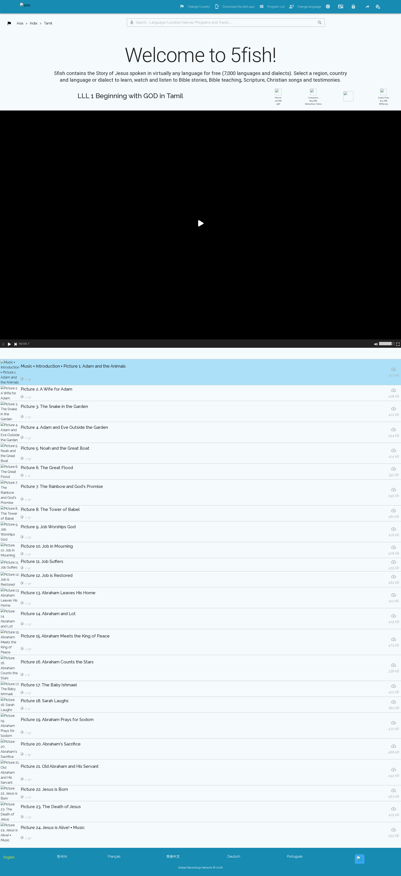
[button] (131, 22)
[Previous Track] (3, 343)
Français (114, 856)
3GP (278, 100)
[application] (200, 229)
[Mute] (376, 343)
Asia (20, 23)
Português (295, 856)
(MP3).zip (383, 100)
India (33, 23)
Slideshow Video (313, 100)
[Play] (9, 343)
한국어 (62, 856)
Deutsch (233, 856)
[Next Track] (16, 343)
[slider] (387, 343)
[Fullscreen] (398, 343)
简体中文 (173, 856)
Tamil (48, 23)
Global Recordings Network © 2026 (200, 867)
